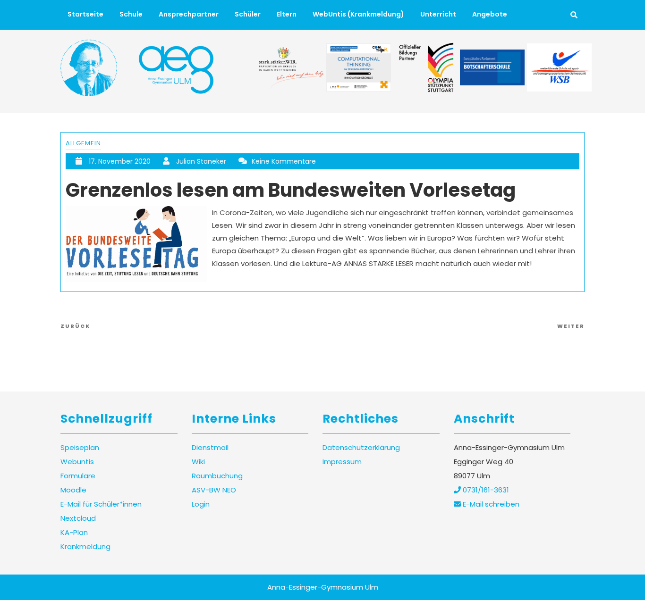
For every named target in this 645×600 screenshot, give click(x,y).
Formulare (77, 476)
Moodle (73, 490)
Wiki (198, 462)
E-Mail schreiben (490, 504)
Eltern (287, 14)
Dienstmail (210, 447)
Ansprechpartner (189, 14)
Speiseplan (79, 447)
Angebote (489, 14)
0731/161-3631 (485, 490)
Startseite (85, 14)
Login (201, 504)
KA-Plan (74, 532)
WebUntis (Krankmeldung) (358, 14)
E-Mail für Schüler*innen (101, 504)
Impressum (342, 462)
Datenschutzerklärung (361, 447)
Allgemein (83, 143)
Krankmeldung (85, 546)
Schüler (248, 14)
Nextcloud (78, 518)
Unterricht (438, 14)
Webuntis (77, 462)
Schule (131, 14)
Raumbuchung (217, 476)
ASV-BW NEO (214, 490)
